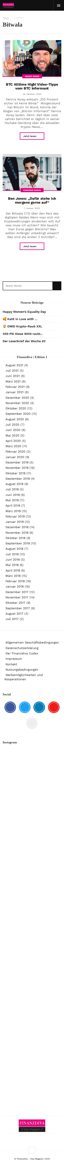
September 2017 (18, 608)
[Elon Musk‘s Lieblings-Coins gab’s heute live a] (32, 762)
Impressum (14, 658)
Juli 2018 (12, 554)
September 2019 (18, 478)
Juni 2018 (13, 559)
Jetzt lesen (30, 136)
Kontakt (11, 664)
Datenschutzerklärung (22, 648)
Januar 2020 (15, 457)
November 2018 (17, 532)
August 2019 (14, 484)
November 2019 (17, 467)
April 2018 (13, 570)
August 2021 (14, 365)
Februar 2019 (15, 516)
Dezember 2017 (17, 592)
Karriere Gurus (32, 190)
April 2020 (13, 441)
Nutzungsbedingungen (22, 669)
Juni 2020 (13, 430)
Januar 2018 (15, 586)
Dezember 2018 (17, 527)
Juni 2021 (13, 376)
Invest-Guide (32, 76)
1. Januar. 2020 (32, 208)
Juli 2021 (12, 370)
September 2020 (18, 413)
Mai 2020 (12, 435)
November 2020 (17, 403)
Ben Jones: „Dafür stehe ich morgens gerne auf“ (32, 200)
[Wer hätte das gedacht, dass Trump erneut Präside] (32, 960)
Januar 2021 (15, 392)
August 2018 (14, 548)
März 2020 (13, 446)
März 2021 (13, 381)
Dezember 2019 (17, 462)
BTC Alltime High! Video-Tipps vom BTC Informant (32, 86)
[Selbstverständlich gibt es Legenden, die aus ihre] (32, 1091)
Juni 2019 (13, 495)
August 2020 (15, 419)
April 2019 (13, 505)
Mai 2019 (12, 500)
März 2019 (13, 511)
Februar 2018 (15, 581)
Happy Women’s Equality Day (24, 311)
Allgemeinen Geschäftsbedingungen (32, 642)
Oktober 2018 (15, 538)
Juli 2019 (12, 489)
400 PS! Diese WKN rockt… (23, 334)
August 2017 (14, 613)
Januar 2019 (15, 522)
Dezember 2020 (17, 397)
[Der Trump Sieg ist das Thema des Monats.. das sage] (32, 983)
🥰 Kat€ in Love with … (20, 319)
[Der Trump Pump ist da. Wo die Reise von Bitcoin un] (32, 1058)
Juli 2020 (12, 424)
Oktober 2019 (15, 473)
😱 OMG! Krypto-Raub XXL (22, 326)
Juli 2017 (12, 619)
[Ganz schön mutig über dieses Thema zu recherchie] (32, 1016)
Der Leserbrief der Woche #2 (24, 341)
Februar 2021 (15, 387)
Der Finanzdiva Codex (22, 653)
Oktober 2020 (16, 408)
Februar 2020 (15, 451)
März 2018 (13, 576)
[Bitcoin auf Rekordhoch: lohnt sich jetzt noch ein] (32, 902)
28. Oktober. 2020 (32, 94)
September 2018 (18, 543)
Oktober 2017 (15, 602)
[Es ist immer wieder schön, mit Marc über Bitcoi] (32, 794)
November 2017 (17, 597)
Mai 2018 (12, 565)
